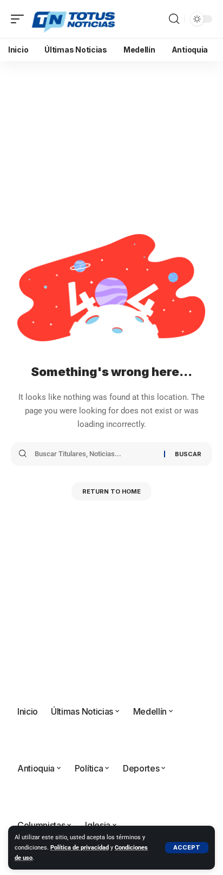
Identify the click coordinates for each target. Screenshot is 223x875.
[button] (186, 847)
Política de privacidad (79, 847)
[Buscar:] (95, 454)
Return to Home (111, 491)
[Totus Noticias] (74, 19)
